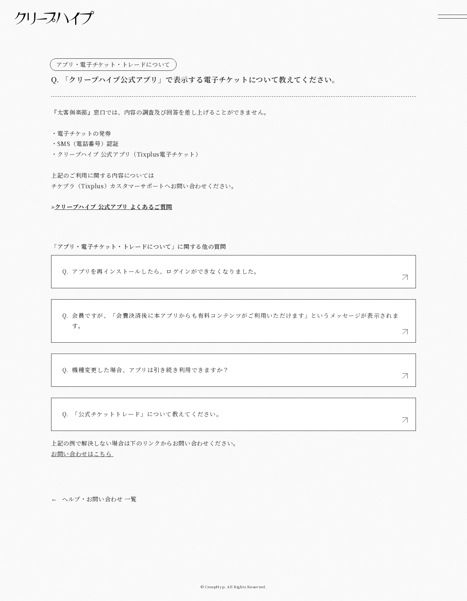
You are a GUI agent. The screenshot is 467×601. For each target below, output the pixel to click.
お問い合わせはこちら (82, 454)
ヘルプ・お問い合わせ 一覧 (93, 499)
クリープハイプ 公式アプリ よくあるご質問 (113, 207)
